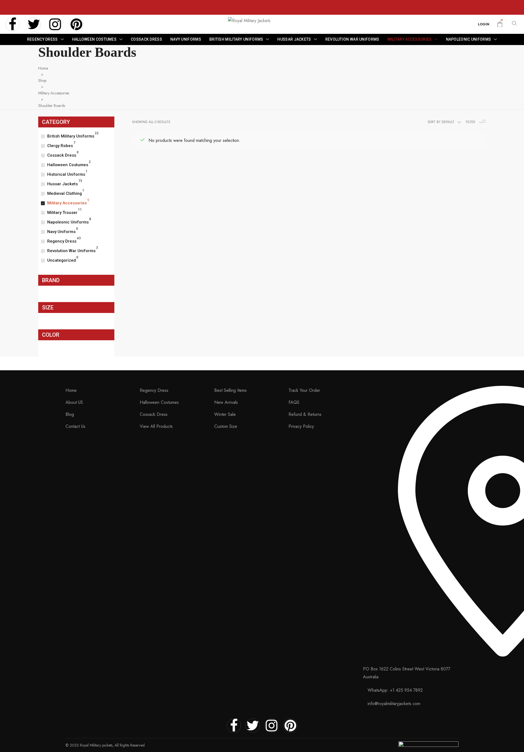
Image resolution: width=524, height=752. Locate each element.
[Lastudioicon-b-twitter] (34, 24)
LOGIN (483, 24)
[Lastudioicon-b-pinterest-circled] (76, 24)
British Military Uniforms (70, 136)
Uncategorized (61, 260)
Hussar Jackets (62, 183)
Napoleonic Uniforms (68, 222)
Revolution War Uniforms (71, 250)
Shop (42, 80)
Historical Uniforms (66, 174)
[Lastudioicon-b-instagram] (55, 24)
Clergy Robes (60, 145)
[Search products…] (514, 24)
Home (43, 68)
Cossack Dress (61, 155)
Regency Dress (61, 241)
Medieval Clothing (64, 193)
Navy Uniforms (61, 231)
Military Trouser (62, 212)
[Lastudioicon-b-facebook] (12, 24)
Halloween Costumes (67, 164)
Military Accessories (53, 93)
